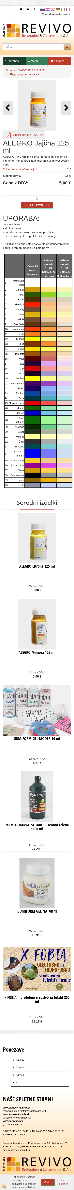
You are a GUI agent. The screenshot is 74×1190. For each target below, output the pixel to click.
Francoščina (68, 9)
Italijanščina (63, 9)
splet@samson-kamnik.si (16, 1150)
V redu (48, 1182)
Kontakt (20, 1067)
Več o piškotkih (63, 1182)
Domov (10, 70)
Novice (20, 1075)
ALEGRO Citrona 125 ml (37, 566)
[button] (66, 108)
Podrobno (12, 60)
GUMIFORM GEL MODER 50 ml (37, 738)
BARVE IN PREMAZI (31, 70)
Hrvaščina (47, 9)
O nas (19, 1082)
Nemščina (58, 9)
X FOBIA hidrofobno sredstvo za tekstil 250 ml (37, 999)
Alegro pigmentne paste (24, 74)
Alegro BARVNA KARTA (28, 134)
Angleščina (53, 9)
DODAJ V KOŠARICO (37, 205)
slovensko (42, 9)
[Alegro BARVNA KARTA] (8, 134)
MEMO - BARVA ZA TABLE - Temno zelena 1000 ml (37, 826)
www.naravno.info (13, 1121)
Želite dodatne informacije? (20, 169)
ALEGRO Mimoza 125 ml (37, 652)
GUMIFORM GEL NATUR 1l (37, 911)
